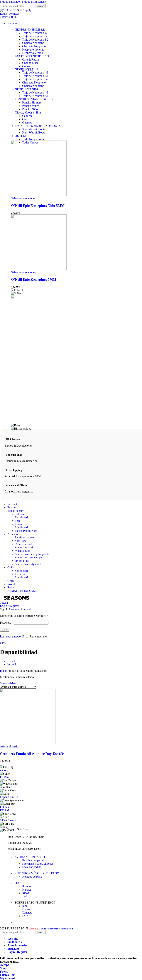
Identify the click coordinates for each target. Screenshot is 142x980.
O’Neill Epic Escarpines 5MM (33, 279)
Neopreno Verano (32, 52)
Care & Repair (30, 59)
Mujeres (26, 889)
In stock (12, 664)
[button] (9, 746)
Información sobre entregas (37, 863)
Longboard (21, 527)
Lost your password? (12, 636)
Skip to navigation (11, 1)
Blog (25, 905)
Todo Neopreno (34, 139)
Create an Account (20, 609)
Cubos (26, 66)
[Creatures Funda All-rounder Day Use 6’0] (27, 743)
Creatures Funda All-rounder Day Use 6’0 (32, 754)
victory (4, 770)
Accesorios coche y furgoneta (32, 554)
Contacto (27, 912)
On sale (11, 661)
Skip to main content (34, 1)
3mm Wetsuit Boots (33, 129)
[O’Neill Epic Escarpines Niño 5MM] (39, 195)
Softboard (20, 514)
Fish (17, 520)
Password (6, 622)
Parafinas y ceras (24, 537)
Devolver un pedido (33, 860)
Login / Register (17, 952)
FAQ (25, 915)
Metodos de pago (32, 876)
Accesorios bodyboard (28, 564)
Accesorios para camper (29, 557)
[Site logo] (15, 10)
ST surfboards (8, 820)
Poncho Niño (30, 109)
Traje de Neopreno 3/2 (35, 39)
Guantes (27, 122)
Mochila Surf (22, 550)
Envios (26, 909)
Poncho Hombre (31, 102)
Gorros (26, 119)
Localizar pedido (31, 867)
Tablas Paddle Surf (26, 530)
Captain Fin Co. (9, 797)
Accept (4, 964)
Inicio (3, 670)
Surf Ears (20, 540)
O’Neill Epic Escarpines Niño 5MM (38, 206)
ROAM (4, 810)
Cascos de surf (23, 544)
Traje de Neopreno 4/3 (35, 32)
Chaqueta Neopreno (34, 46)
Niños (25, 892)
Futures (4, 807)
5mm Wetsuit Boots (33, 132)
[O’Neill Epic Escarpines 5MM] (39, 269)
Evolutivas (21, 524)
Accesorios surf (24, 547)
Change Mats (30, 62)
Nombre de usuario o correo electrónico (24, 615)
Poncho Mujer (30, 105)
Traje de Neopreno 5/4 (35, 36)
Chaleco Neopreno (33, 42)
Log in (4, 629)
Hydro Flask (22, 560)
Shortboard (21, 517)
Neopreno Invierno (33, 49)
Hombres (27, 886)
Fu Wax (4, 777)
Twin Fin (20, 574)
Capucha (27, 115)
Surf (24, 896)
